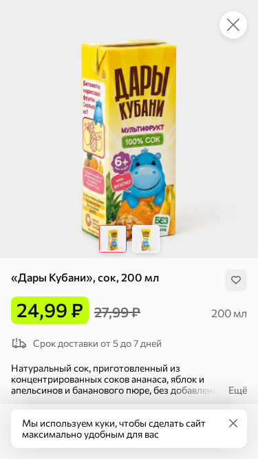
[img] (236, 280)
